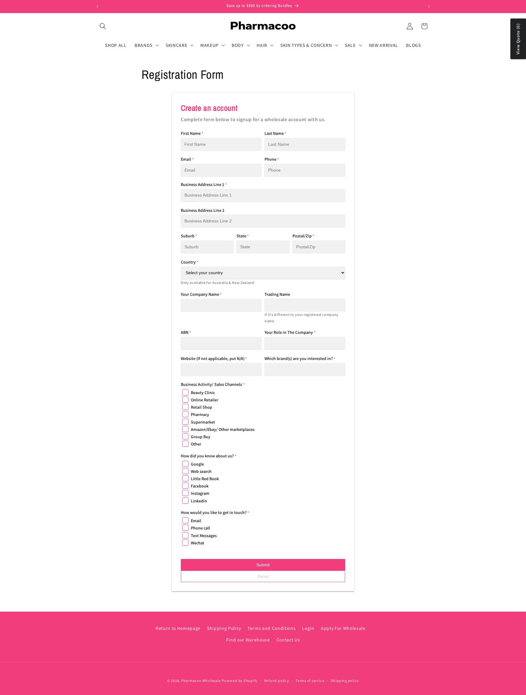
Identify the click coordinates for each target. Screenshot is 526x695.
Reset (263, 576)
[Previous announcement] (97, 6)
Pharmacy (200, 414)
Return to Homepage (178, 628)
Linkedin (199, 501)
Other (196, 444)
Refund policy (276, 680)
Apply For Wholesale (343, 628)
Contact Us (288, 640)
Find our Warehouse (248, 640)
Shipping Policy (224, 628)
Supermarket (203, 422)
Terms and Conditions (271, 628)
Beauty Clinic (203, 392)
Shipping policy (345, 680)
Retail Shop (201, 407)
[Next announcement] (429, 6)
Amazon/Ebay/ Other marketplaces (222, 429)
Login (308, 628)
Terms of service (310, 680)
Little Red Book (205, 478)
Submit (263, 564)
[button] (103, 26)
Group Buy (200, 436)
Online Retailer (204, 400)
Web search (201, 471)
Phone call (200, 528)
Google (197, 464)
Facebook (200, 486)
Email (196, 520)
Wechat (197, 543)
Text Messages (204, 535)
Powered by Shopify (240, 680)
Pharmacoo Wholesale (201, 680)
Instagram (200, 493)
